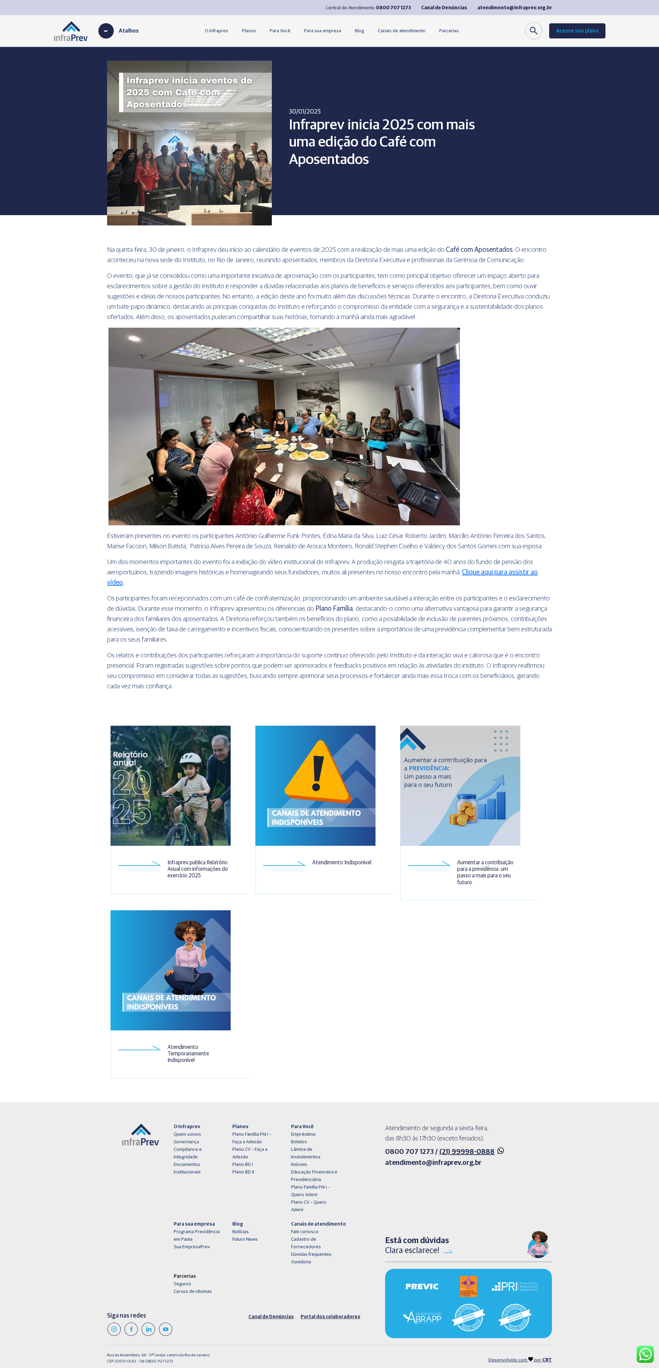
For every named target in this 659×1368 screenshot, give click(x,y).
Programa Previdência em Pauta (197, 1235)
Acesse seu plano (577, 31)
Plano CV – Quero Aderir (308, 1206)
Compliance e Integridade (188, 1153)
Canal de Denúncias (271, 1316)
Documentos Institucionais (187, 1168)
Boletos (299, 1141)
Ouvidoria (301, 1262)
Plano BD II (243, 1172)
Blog (359, 30)
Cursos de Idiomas (193, 1291)
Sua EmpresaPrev (192, 1246)
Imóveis (299, 1164)
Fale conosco (305, 1231)
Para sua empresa (322, 30)
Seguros (182, 1284)
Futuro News (245, 1239)
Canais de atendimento (402, 30)
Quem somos (187, 1134)
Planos (249, 30)
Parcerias (449, 30)
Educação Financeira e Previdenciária (314, 1176)
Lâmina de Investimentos (306, 1153)
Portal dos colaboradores (330, 1316)
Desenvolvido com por (520, 1360)
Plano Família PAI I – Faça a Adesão (251, 1138)
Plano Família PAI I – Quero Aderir (310, 1191)
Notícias (240, 1231)
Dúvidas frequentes (311, 1254)
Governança (186, 1141)
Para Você (280, 30)
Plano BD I (242, 1164)
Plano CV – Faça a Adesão (249, 1153)
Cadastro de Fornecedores (306, 1243)
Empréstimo (303, 1134)
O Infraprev (216, 30)
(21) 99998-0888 (467, 1151)
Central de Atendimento (368, 7)
